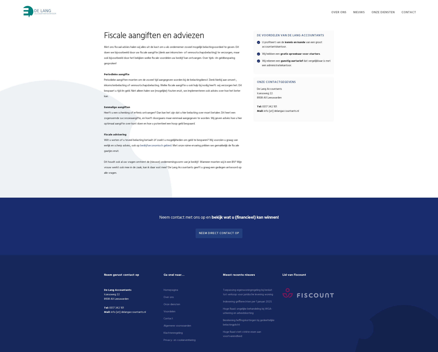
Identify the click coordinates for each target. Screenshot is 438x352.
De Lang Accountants (39, 11)
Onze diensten (172, 304)
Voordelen (169, 311)
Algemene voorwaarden (177, 326)
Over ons (169, 297)
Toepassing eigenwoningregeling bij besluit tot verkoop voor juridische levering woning (248, 292)
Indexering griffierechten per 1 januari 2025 (247, 302)
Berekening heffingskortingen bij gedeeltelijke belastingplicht (248, 322)
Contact (168, 318)
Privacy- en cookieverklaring (180, 340)
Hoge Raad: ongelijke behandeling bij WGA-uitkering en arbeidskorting (247, 311)
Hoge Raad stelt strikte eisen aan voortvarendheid (242, 334)
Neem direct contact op (219, 233)
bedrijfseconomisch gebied (155, 145)
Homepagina (171, 290)
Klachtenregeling (173, 333)
